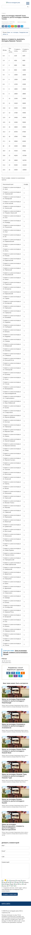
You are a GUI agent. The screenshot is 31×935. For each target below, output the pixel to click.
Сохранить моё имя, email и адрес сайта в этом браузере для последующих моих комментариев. (14, 889)
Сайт (3, 856)
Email (4, 851)
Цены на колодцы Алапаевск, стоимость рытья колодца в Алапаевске (13, 726)
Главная (4, 13)
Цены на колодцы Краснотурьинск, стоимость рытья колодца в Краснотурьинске (13, 826)
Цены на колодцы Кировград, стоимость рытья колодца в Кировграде (13, 701)
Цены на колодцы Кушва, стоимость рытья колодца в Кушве (13, 801)
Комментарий (5, 862)
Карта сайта (6, 903)
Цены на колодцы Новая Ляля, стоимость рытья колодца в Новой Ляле (14, 751)
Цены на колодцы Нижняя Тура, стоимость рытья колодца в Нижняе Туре (14, 776)
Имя (3, 845)
